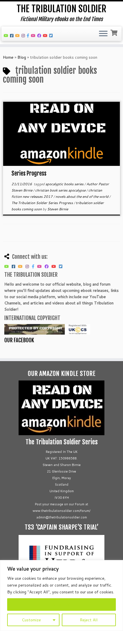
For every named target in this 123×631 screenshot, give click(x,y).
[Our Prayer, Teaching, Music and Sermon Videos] (46, 35)
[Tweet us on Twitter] (51, 35)
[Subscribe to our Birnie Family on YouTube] (18, 35)
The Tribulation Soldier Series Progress (42, 202)
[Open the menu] (103, 34)
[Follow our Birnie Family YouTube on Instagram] (24, 35)
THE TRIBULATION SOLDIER (61, 9)
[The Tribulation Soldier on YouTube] (7, 35)
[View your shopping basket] (114, 32)
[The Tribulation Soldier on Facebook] (12, 35)
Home (8, 57)
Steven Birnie (57, 209)
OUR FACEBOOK (19, 340)
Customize (31, 620)
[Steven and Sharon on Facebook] (29, 35)
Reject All (89, 620)
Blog (21, 57)
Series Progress (28, 173)
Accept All (61, 604)
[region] (61, 595)
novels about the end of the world (82, 196)
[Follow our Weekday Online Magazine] (40, 35)
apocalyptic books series (64, 184)
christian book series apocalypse (60, 190)
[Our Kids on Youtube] (34, 35)
